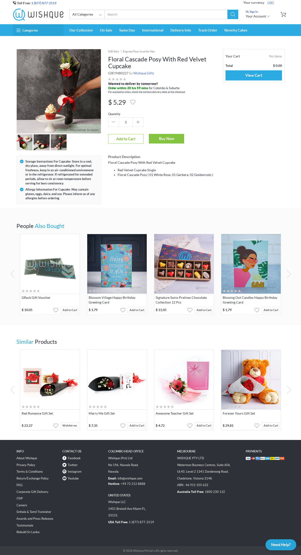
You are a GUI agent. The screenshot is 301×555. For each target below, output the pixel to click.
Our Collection (81, 30)
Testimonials (24, 525)
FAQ (19, 485)
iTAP (19, 498)
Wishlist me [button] (69, 425)
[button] (232, 14)
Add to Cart (125, 139)
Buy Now (166, 138)
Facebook (74, 458)
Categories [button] (30, 30)
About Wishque (26, 458)
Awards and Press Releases (34, 518)
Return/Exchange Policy (32, 478)
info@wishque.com (130, 478)
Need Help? (281, 545)
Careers (21, 505)
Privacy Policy (25, 465)
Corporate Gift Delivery (32, 492)
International (152, 30)
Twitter (73, 465)
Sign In (254, 11)
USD (270, 3)
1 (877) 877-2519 (43, 3)
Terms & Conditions (29, 471)
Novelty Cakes (235, 30)
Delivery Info (180, 30)
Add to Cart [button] (70, 309)
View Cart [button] (253, 75)
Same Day (127, 30)
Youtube (73, 478)
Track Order (207, 30)
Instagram (75, 471)
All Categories (82, 14)
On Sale (106, 30)
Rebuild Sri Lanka (28, 532)
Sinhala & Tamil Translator (33, 512)
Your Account (256, 16)
